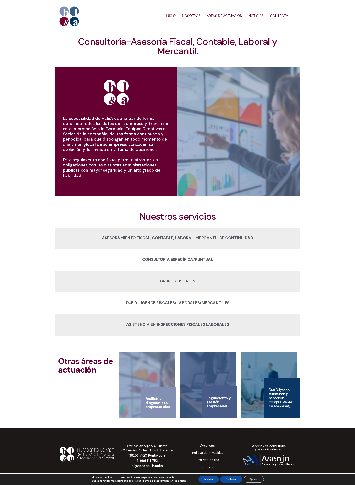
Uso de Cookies (208, 460)
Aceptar (208, 479)
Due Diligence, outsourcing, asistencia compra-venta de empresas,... (280, 398)
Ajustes (253, 479)
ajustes (182, 481)
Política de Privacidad (207, 453)
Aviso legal (207, 445)
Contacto (207, 467)
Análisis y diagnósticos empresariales (158, 403)
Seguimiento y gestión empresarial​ (218, 402)
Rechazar (231, 479)
